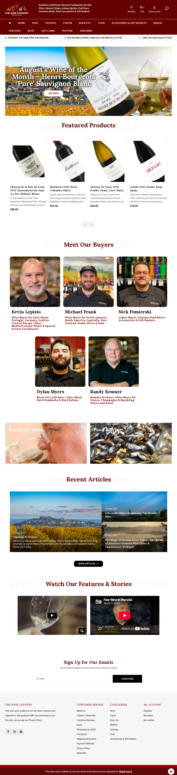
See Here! (54, 93)
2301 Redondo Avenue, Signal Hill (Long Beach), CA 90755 (94, 38)
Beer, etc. (85, 23)
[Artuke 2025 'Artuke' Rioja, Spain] (148, 161)
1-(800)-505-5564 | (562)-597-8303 (156, 38)
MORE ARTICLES (86, 563)
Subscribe (81, 753)
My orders (148, 715)
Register (148, 711)
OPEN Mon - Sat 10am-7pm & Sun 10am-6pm (28, 38)
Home (21, 23)
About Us (81, 711)
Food (101, 23)
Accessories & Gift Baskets (129, 23)
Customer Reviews (86, 720)
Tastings (50, 23)
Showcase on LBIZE (86, 729)
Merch (157, 23)
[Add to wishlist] (46, 139)
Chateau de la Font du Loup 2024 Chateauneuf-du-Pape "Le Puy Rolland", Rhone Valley (27, 190)
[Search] (167, 8)
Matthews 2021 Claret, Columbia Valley (64, 188)
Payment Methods (85, 743)
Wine (35, 23)
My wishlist (149, 720)
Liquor (67, 23)
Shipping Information (86, 739)
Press (79, 725)
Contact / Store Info (86, 715)
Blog (31, 30)
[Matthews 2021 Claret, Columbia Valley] (68, 161)
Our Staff (15, 30)
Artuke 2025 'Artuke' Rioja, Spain (146, 188)
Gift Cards (48, 30)
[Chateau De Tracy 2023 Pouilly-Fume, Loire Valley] (108, 161)
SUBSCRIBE (86, 30)
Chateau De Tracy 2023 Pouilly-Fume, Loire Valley (107, 188)
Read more (125, 771)
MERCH (113, 725)
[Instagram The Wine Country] (15, 732)
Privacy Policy (83, 748)
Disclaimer (82, 734)
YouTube (67, 30)
